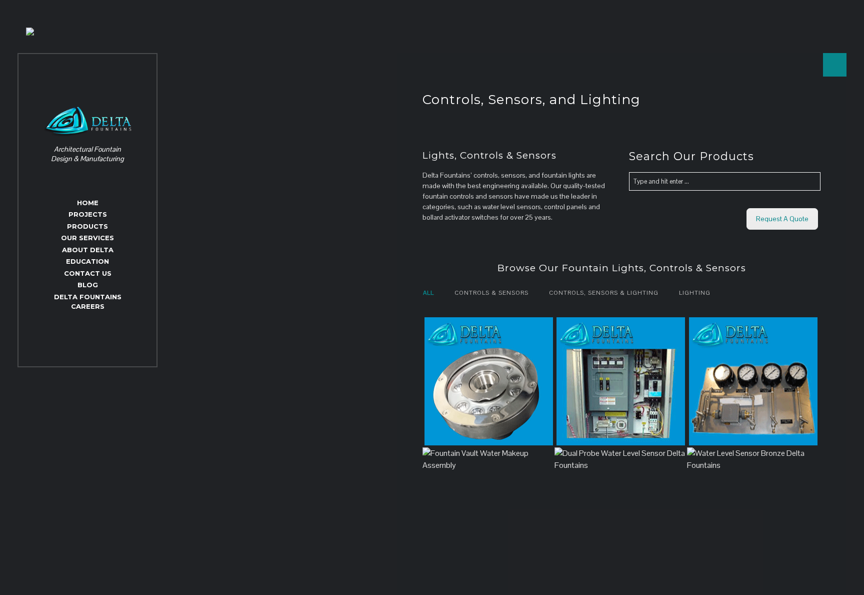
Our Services (87, 238)
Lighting (694, 293)
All (428, 293)
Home (87, 203)
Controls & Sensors (491, 293)
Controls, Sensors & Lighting (603, 293)
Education (87, 261)
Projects (87, 214)
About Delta (88, 250)
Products (87, 226)
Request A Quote (782, 218)
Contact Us (88, 273)
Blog (88, 285)
